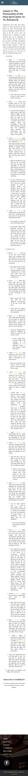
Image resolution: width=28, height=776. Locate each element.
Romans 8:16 (17, 593)
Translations (7, 748)
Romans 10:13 (13, 373)
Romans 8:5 (15, 316)
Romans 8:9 (20, 432)
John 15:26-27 (17, 211)
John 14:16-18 (17, 138)
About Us (6, 742)
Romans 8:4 (15, 281)
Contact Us (7, 754)
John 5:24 (22, 392)
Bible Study (7, 751)
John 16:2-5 (15, 60)
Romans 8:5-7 (15, 406)
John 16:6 (14, 75)
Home (5, 739)
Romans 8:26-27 (16, 620)
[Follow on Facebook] (7, 763)
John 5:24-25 (18, 372)
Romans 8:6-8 (17, 352)
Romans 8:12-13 (16, 483)
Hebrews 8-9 (20, 640)
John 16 (22, 141)
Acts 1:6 (22, 75)
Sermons (6, 745)
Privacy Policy (14, 774)
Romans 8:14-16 (16, 530)
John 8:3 (14, 268)
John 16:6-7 (15, 102)
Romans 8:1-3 (16, 253)
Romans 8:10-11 (17, 443)
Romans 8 (11, 384)
